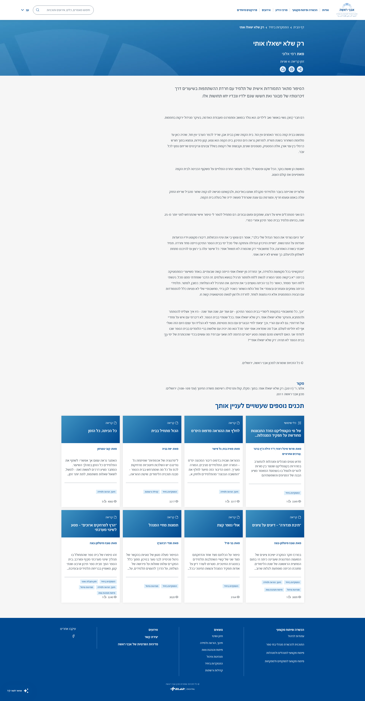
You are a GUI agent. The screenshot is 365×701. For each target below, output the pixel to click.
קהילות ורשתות (214, 670)
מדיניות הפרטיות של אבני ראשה (138, 644)
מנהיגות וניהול (293, 589)
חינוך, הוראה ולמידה (229, 491)
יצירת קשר (151, 637)
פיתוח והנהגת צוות (274, 589)
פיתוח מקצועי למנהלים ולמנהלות (285, 653)
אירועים (266, 10)
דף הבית (298, 27)
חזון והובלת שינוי (89, 581)
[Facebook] (292, 80)
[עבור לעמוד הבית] (346, 10)
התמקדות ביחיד (279, 27)
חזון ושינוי (217, 636)
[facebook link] (73, 637)
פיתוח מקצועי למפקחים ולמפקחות (284, 661)
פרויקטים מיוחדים (247, 10)
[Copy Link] (284, 80)
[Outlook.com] (276, 80)
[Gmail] (268, 80)
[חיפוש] (37, 10)
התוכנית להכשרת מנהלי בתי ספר (285, 644)
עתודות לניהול (296, 636)
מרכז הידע (281, 10)
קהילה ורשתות (151, 491)
